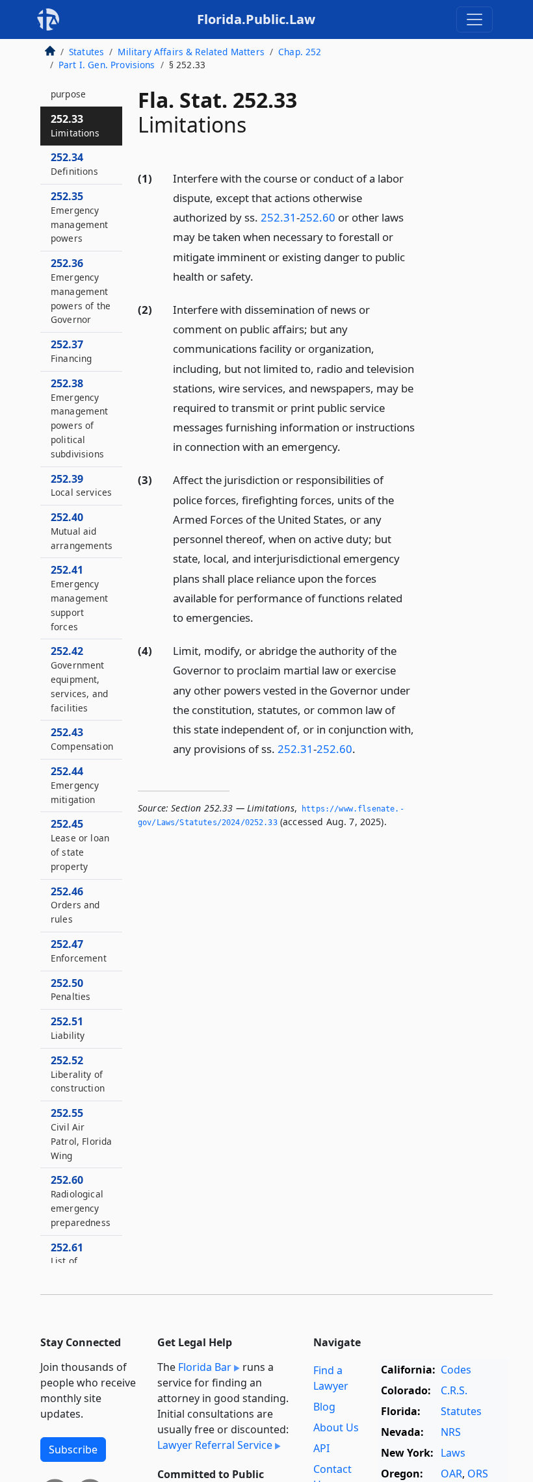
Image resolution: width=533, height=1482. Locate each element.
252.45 (80, 844)
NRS (451, 1432)
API (321, 1448)
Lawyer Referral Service (214, 1445)
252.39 (81, 485)
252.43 (82, 738)
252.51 (67, 1027)
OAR (451, 1473)
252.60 (317, 217)
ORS (477, 1473)
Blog (324, 1406)
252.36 (80, 291)
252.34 (74, 163)
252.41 (80, 597)
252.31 (278, 217)
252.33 (75, 125)
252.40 (81, 531)
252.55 (81, 1133)
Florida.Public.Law (256, 19)
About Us (336, 1427)
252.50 (70, 989)
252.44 (75, 785)
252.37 (71, 350)
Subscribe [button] (73, 1449)
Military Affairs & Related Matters (191, 51)
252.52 (78, 1074)
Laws (453, 1453)
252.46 (75, 905)
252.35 (80, 216)
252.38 (80, 418)
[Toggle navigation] (474, 19)
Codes (456, 1369)
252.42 (79, 678)
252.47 (79, 950)
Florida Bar (204, 1367)
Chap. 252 (299, 51)
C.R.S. (454, 1390)
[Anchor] (260, 275)
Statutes (86, 51)
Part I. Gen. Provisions (106, 64)
